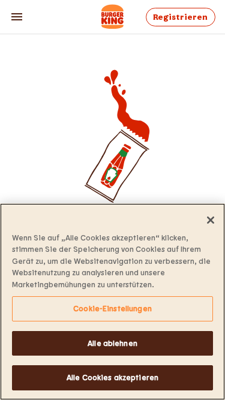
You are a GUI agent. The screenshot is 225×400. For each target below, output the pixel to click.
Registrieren (180, 17)
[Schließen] (210, 220)
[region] (112, 301)
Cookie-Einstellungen (112, 308)
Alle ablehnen (112, 343)
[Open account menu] (17, 17)
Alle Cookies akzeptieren (112, 377)
